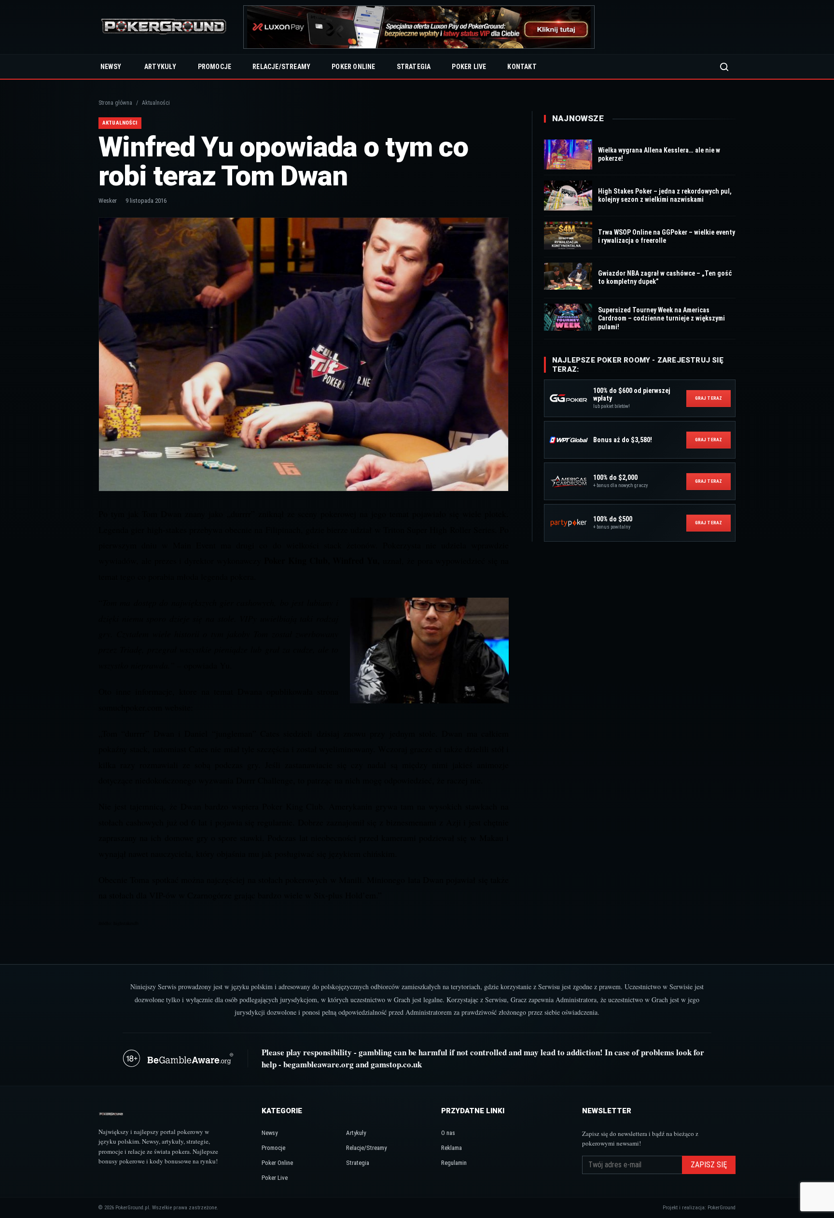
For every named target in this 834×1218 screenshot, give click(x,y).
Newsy (110, 66)
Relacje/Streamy (281, 66)
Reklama (451, 1147)
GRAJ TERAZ (708, 398)
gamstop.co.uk (396, 1064)
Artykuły (160, 66)
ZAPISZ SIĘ (709, 1164)
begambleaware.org (318, 1064)
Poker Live (469, 66)
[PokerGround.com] (163, 27)
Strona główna (115, 102)
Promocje (215, 66)
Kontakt (521, 66)
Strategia (414, 66)
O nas (448, 1132)
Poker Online (353, 66)
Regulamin (454, 1162)
